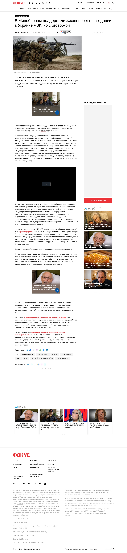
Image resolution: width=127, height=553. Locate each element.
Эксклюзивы (38, 9)
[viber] (34, 483)
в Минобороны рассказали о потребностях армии (45, 317)
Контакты (93, 549)
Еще (110, 9)
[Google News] (46, 3)
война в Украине (63, 358)
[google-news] (39, 483)
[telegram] (24, 483)
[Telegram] (36, 3)
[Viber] (43, 3)
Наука (90, 9)
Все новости (25, 9)
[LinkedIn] (49, 3)
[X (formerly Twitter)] (32, 3)
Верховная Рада (28, 354)
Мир (83, 9)
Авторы (51, 464)
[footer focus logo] (21, 455)
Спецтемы (90, 3)
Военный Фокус (52, 9)
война (55, 354)
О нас (15, 467)
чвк (26, 358)
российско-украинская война (43, 358)
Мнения (79, 3)
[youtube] (29, 483)
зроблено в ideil (110, 549)
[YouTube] (39, 3)
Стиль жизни (101, 9)
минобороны (66, 354)
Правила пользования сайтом (53, 469)
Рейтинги (101, 3)
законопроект (43, 354)
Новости (16, 461)
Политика (66, 9)
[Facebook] (29, 3)
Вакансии (34, 467)
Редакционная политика (36, 476)
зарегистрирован (26, 232)
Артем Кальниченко (22, 32)
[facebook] (14, 483)
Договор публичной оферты (18, 477)
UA (109, 3)
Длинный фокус (37, 464)
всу (18, 358)
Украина (76, 9)
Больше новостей (98, 200)
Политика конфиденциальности (76, 549)
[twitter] (19, 483)
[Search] (113, 2)
